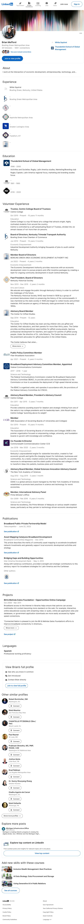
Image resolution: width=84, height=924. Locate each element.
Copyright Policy (48, 912)
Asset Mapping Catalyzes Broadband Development (28, 537)
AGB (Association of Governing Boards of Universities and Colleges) (38, 421)
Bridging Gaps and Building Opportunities (23, 558)
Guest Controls (47, 916)
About (45, 901)
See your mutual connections (21, 52)
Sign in (77, 4)
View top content (42, 853)
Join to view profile (12, 58)
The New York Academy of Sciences (25, 472)
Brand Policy (7, 916)
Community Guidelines (10, 919)
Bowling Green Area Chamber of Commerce (28, 237)
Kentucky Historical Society (21, 280)
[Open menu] (80, 33)
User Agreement (48, 904)
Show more (16, 346)
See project (8, 634)
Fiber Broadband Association (22, 355)
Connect (16, 706)
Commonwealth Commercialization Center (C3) (30, 444)
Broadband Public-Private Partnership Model (25, 523)
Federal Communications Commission (26, 367)
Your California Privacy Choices (53, 908)
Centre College (16, 212)
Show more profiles (11, 816)
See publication (10, 531)
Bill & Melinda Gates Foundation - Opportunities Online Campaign (35, 600)
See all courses (10, 890)
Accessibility (7, 904)
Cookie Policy (7, 912)
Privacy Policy (7, 908)
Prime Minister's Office (19, 495)
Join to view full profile (16, 686)
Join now (64, 4)
